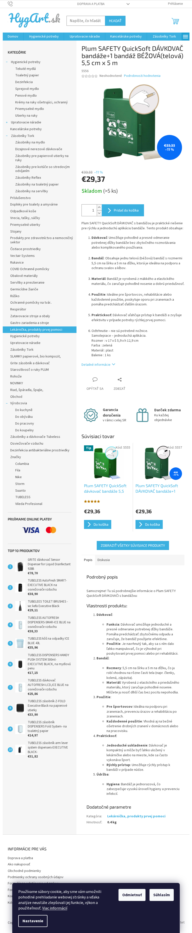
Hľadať (115, 21)
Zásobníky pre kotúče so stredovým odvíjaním (42, 169)
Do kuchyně (23, 410)
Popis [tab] (88, 560)
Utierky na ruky (26, 115)
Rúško (15, 296)
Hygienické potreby (25, 62)
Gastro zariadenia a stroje (29, 322)
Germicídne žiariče (24, 289)
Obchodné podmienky (24, 870)
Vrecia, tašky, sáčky (25, 218)
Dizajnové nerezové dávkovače (38, 149)
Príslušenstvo (20, 198)
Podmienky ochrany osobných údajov (36, 877)
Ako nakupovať (19, 864)
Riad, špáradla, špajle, (26, 390)
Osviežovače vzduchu (26, 443)
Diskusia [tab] (104, 560)
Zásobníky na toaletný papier (37, 184)
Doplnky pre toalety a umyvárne (34, 204)
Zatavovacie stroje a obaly (30, 316)
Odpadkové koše (23, 211)
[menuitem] (13, 37)
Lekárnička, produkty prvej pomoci (36, 329)
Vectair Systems (22, 255)
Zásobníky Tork (22, 135)
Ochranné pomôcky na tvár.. (31, 302)
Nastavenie (32, 921)
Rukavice (17, 262)
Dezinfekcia (24, 82)
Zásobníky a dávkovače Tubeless (35, 436)
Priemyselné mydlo (29, 108)
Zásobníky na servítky (31, 191)
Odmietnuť (132, 895)
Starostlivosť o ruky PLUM (29, 369)
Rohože (16, 376)
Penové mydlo (26, 95)
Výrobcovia (18, 403)
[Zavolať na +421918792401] (15, 4)
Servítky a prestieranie (27, 282)
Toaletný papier (27, 75)
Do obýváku (24, 416)
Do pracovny (24, 423)
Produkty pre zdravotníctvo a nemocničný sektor (41, 240)
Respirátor (18, 309)
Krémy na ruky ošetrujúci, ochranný (41, 102)
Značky (15, 457)
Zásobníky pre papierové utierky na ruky (41, 158)
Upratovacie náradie (25, 122)
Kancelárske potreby (26, 129)
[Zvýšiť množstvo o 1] (99, 207)
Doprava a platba (90, 4)
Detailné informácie (96, 364)
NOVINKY (16, 383)
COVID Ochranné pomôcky (29, 269)
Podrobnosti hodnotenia (142, 76)
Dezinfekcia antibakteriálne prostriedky (40, 450)
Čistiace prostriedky (25, 249)
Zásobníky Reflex (28, 177)
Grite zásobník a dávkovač (30, 363)
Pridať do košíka (126, 210)
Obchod (16, 396)
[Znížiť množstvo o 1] (99, 213)
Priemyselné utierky (25, 224)
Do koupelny (24, 430)
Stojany (16, 231)
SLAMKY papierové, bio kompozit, (35, 356)
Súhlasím (161, 895)
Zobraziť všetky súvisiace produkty (133, 545)
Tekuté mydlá (25, 68)
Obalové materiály (24, 275)
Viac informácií (54, 908)
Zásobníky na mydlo (30, 142)
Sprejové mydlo (27, 88)
